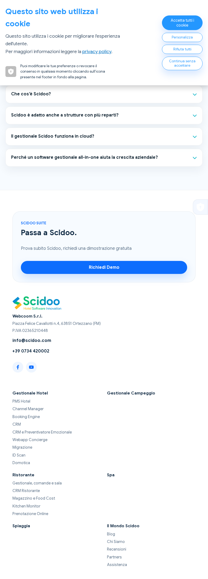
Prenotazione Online (30, 513)
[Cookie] (200, 207)
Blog (111, 534)
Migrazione (22, 447)
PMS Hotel (21, 401)
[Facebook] (17, 367)
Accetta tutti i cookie (182, 23)
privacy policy (96, 51)
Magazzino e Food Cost (33, 498)
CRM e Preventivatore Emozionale (42, 432)
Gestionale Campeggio (131, 393)
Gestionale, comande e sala (37, 483)
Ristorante (23, 474)
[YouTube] (31, 367)
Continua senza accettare (182, 63)
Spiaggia (21, 525)
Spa (111, 474)
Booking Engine (26, 416)
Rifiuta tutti (182, 49)
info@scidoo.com (31, 340)
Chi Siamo (116, 541)
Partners (114, 557)
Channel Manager (28, 408)
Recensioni (116, 549)
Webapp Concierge (29, 439)
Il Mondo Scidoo (123, 525)
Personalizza (182, 37)
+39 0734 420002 (30, 351)
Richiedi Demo (104, 267)
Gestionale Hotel (30, 393)
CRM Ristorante (26, 490)
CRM (16, 424)
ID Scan (18, 455)
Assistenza (117, 564)
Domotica (21, 462)
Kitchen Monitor (26, 506)
